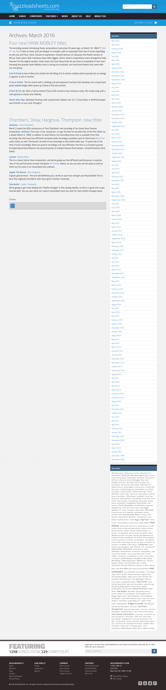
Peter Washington (138, 579)
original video (146, 574)
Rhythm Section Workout (126, 594)
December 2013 (118, 358)
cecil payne (115, 491)
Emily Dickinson (117, 512)
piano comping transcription (126, 582)
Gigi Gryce (145, 519)
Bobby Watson (129, 487)
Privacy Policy (14, 678)
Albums (37, 671)
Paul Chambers (26, 125)
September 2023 (118, 126)
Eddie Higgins (144, 508)
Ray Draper (131, 591)
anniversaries (116, 475)
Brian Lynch (116, 489)
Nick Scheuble (122, 574)
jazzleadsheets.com (146, 535)
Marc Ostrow (147, 558)
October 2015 (117, 296)
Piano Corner (142, 581)
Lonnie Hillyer (149, 556)
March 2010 (116, 448)
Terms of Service (15, 676)
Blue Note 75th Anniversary (136, 482)
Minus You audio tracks (140, 568)
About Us (77, 16)
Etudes (146, 512)
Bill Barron (140, 478)
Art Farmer (54, 163)
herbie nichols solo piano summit (128, 528)
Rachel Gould (127, 589)
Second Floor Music (120, 676)
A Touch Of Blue (16, 82)
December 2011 (118, 409)
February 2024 (117, 106)
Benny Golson (121, 478)
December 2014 (118, 327)
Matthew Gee (141, 561)
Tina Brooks (144, 619)
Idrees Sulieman (117, 531)
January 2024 (117, 110)
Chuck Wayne (120, 496)
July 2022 (115, 165)
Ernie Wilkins (138, 512)
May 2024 (115, 95)
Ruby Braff (125, 598)
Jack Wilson (143, 533)
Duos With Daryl (139, 505)
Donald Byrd (121, 503)
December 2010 (118, 436)
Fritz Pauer (132, 517)
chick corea (134, 494)
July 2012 (115, 405)
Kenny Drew (23, 157)
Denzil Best (146, 498)
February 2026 (117, 48)
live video (140, 556)
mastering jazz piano (129, 561)
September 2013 (118, 370)
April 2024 (116, 99)
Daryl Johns (115, 498)
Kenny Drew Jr (138, 549)
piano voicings (149, 584)
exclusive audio (117, 514)
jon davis (140, 542)
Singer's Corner (135, 603)
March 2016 (116, 285)
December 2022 (118, 145)
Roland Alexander (134, 596)
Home (12, 16)
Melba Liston (135, 563)
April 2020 (116, 211)
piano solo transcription (135, 584)
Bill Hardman (149, 478)
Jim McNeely (129, 537)
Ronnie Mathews (146, 596)
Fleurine (114, 517)
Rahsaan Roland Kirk (140, 588)
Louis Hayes (116, 558)
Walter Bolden (127, 628)
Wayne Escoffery (149, 628)
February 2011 (117, 428)
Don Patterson (133, 501)
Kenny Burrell (150, 547)
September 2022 (118, 157)
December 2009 (118, 455)
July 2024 (115, 87)
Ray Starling (140, 591)
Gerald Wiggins (135, 520)
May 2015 (115, 316)
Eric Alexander (128, 512)
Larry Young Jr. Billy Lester (136, 554)
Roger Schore (122, 596)
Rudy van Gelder (136, 598)
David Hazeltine (125, 498)
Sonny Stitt (148, 614)
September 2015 (118, 300)
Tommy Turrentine (132, 621)
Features (51, 16)
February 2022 (117, 176)
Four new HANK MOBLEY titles (37, 42)
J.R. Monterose (123, 533)
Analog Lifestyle (68, 684)
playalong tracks (125, 586)
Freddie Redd (123, 517)
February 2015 (117, 320)
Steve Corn (138, 617)
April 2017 (116, 265)
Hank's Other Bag (17, 99)
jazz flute (121, 535)
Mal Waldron (138, 558)
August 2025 (116, 52)
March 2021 (116, 192)
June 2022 (116, 168)
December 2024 (118, 71)
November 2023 (118, 118)
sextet (143, 601)
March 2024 (116, 102)
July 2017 (115, 258)
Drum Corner (141, 503)
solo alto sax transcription (120, 606)
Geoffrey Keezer (123, 520)
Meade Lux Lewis (124, 563)
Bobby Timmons (117, 487)
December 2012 (118, 393)
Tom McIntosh (120, 621)
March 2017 (116, 269)
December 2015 (118, 292)
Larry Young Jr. (121, 554)
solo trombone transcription (143, 611)
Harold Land (124, 526)
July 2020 (115, 203)
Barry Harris (134, 475)
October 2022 (117, 153)
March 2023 (116, 137)
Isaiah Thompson (142, 531)
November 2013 (118, 362)
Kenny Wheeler (125, 551)
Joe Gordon (129, 540)
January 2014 (117, 354)
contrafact (140, 496)
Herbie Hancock (143, 526)
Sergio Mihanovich (134, 601)
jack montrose (134, 533)
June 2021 (116, 184)
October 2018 (117, 234)
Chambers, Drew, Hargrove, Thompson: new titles (55, 119)
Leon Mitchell (131, 556)
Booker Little (150, 487)
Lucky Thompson (28, 184)
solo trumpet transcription (123, 614)
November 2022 (118, 149)
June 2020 (116, 207)
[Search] (154, 6)
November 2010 (118, 440)
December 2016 (118, 273)
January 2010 (117, 451)
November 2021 (118, 180)
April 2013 (116, 385)
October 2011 (117, 413)
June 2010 (116, 444)
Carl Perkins (150, 489)
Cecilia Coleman (126, 491)
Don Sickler (143, 501)
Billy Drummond (125, 480)
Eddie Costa (134, 508)
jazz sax (136, 535)
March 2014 (116, 347)
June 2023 (116, 133)
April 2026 (116, 44)
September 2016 (118, 277)
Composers (36, 16)
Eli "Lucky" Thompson (127, 510)
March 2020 (116, 215)
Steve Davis (147, 617)
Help (88, 16)
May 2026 (115, 40)
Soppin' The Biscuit (17, 172)
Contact (12, 673)
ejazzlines (115, 510)
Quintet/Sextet (90, 668)
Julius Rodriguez (123, 547)
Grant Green (134, 523)
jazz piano (128, 535)
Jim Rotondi (138, 537)
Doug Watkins (131, 503)
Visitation (13, 125)
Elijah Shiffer (140, 510)
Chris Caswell (143, 494)
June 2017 (116, 261)
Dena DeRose (136, 498)
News (65, 16)
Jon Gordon (148, 542)
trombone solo (120, 623)
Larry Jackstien (146, 551)
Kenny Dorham (117, 549)
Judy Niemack (143, 544)
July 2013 (115, 378)
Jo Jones (114, 540)
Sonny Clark (139, 614)
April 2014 (116, 343)
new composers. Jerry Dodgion (134, 572)
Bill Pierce (115, 480)
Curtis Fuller (149, 496)
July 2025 (115, 56)
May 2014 (115, 339)
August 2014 (116, 335)
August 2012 (116, 401)
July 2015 (115, 308)
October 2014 (117, 331)
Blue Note (122, 482)
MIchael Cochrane (143, 565)
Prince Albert (136, 586)
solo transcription (127, 611)
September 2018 (118, 238)
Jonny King (132, 544)
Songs (22, 16)
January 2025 (117, 68)
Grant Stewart (144, 523)
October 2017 (117, 254)
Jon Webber (123, 544)
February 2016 (117, 289)
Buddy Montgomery (127, 489)
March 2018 (116, 242)
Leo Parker (121, 556)
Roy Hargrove (34, 172)
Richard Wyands (141, 594)
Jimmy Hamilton (148, 537)
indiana (126, 531)
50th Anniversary (117, 473)
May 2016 (115, 281)
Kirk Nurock (136, 551)
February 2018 (117, 246)
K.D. (142, 547)
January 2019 (117, 230)
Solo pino (144, 609)
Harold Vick (133, 526)
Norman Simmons (134, 574)
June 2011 (116, 416)
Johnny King (126, 542)
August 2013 (116, 374)
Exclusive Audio (91, 671)
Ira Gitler (133, 531)
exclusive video (146, 514)
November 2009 (118, 459)
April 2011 (116, 424)
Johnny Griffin (116, 542)
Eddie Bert (126, 508)
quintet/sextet (116, 589)
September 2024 (118, 79)
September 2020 (118, 199)
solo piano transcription (132, 609)
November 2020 (118, 196)
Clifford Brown (131, 496)
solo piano (133, 606)
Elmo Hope (149, 510)
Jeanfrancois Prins (118, 537)
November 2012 (118, 397)
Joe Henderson (139, 540)
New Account (30, 22)
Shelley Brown (122, 604)
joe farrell (121, 540)
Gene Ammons (142, 517)
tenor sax (136, 619)
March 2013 (116, 389)
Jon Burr (134, 542)
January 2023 (117, 141)
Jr (136, 544)
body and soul (140, 487)
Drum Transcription (126, 505)
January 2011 (117, 432)
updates (146, 623)
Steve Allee (130, 617)
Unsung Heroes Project (134, 623)
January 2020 (117, 219)
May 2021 (115, 188)
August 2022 (116, 161)
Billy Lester (145, 480)
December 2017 (118, 250)
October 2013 (117, 366)
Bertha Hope (131, 478)
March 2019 (116, 227)
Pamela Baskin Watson (119, 577)
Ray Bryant (122, 591)
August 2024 (116, 83)
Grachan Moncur (123, 523)
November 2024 (118, 75)
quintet (144, 586)
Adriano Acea (128, 473)
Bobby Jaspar (134, 485)
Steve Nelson (116, 619)
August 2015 (116, 304)
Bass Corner (144, 475)
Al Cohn (136, 473)
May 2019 (115, 223)
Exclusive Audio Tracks (131, 514)
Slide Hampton (149, 604)
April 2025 (116, 64)
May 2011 (115, 420)
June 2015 (116, 312)
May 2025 (115, 60)
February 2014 (117, 351)
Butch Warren (140, 489)
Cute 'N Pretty (15, 73)
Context (12, 157)
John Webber (149, 540)
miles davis (119, 568)
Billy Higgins (136, 480)
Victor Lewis (124, 626)
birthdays (115, 482)
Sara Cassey (123, 601)
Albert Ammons (145, 473)
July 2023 (115, 130)
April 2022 (116, 172)
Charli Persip (124, 494)
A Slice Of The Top (17, 91)
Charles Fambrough (139, 491)
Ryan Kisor (146, 598)
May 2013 (115, 382)
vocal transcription (136, 626)
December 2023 (118, 114)
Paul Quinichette (125, 579)
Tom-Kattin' (14, 184)
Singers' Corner (66, 673)
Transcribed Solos (92, 665)
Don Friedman (122, 501)
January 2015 (117, 323)
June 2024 (116, 91)
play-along (115, 586)
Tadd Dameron (127, 619)
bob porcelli (125, 485)
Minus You (100, 16)
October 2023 (117, 122)
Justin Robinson (135, 547)
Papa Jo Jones (132, 577)
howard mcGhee (147, 528)
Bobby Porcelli (145, 485)
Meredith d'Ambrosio (128, 565)
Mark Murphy (116, 561)
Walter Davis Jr (137, 628)
